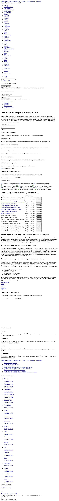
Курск (5, 44)
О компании (7, 68)
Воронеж (6, 18)
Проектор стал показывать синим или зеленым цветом (18, 367)
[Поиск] (15, 79)
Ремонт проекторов (9, 101)
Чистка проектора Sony (7, 213)
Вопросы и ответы (8, 107)
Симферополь (7, 55)
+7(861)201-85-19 (8, 423)
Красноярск (7, 26)
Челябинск (6, 23)
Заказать (3, 97)
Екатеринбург (7, 8)
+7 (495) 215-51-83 (6, 80)
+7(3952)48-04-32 (8, 444)
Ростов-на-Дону (8, 11)
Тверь (5, 60)
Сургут (5, 58)
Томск (5, 61)
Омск (5, 25)
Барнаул (6, 32)
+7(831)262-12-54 (8, 397)
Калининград (7, 40)
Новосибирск (7, 12)
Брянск (5, 33)
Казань (5, 19)
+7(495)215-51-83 (8, 381)
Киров (5, 43)
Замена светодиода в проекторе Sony (10, 207)
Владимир (6, 36)
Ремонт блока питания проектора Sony (11, 209)
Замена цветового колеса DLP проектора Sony (13, 201)
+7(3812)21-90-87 (8, 460)
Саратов (6, 28)
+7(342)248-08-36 (8, 481)
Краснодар (6, 16)
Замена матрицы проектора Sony (9, 205)
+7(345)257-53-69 (8, 439)
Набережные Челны (9, 48)
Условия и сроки (8, 106)
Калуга (5, 41)
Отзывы (6, 71)
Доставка (6, 103)
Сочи (5, 57)
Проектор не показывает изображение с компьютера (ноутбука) (20, 372)
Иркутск (6, 442)
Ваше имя (3, 94)
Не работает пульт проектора (11, 364)
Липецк (6, 46)
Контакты (6, 108)
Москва (6, 2)
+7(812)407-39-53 (8, 386)
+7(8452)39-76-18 (8, 471)
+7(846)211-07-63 (8, 413)
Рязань (5, 54)
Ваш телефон (4, 95)
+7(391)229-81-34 (8, 465)
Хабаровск (6, 64)
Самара (6, 14)
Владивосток (7, 35)
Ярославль (6, 29)
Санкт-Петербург (8, 7)
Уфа (5, 22)
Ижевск (6, 39)
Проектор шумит (8, 365)
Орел (5, 50)
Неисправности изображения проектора (14, 370)
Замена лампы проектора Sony (9, 203)
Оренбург (6, 51)
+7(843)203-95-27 (8, 434)
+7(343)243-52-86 (8, 392)
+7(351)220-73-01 (8, 455)
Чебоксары (6, 65)
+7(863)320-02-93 (8, 402)
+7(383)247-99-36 (8, 408)
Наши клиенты (8, 73)
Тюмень (6, 21)
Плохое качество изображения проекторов (15, 371)
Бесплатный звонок (5, 86)
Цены (5, 76)
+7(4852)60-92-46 (8, 476)
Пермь (5, 30)
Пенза (5, 53)
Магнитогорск (7, 47)
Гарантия (6, 104)
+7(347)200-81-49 (8, 450)
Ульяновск (6, 62)
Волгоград (6, 15)
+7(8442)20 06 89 (8, 418)
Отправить (18, 177)
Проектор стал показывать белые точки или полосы (17, 368)
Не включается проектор (10, 363)
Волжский (6, 37)
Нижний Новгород (9, 9)
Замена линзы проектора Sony (9, 211)
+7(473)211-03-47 (8, 429)
